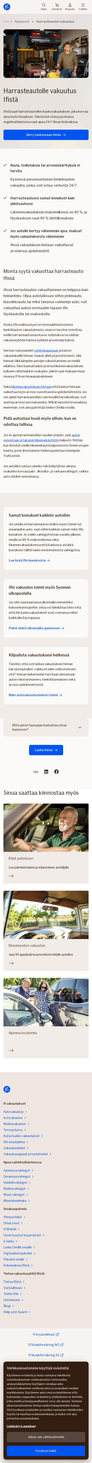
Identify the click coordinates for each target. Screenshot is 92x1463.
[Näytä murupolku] (6, 21)
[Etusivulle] (6, 6)
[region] (46, 1411)
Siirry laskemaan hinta (43, 135)
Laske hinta (43, 750)
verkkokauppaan (46, 350)
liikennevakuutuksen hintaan (31, 387)
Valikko (83, 9)
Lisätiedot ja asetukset (21, 1426)
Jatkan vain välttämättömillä (46, 1437)
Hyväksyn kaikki (46, 1451)
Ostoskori (57, 9)
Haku (44, 9)
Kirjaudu (70, 9)
